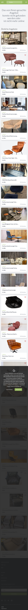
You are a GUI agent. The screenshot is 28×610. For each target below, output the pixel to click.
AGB (2, 606)
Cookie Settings (9, 389)
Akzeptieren (18, 389)
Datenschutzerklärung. (16, 386)
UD (2, 2)
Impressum (4, 608)
